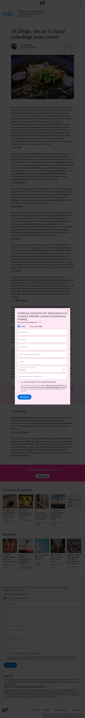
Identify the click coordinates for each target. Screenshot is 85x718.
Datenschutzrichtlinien (53, 387)
